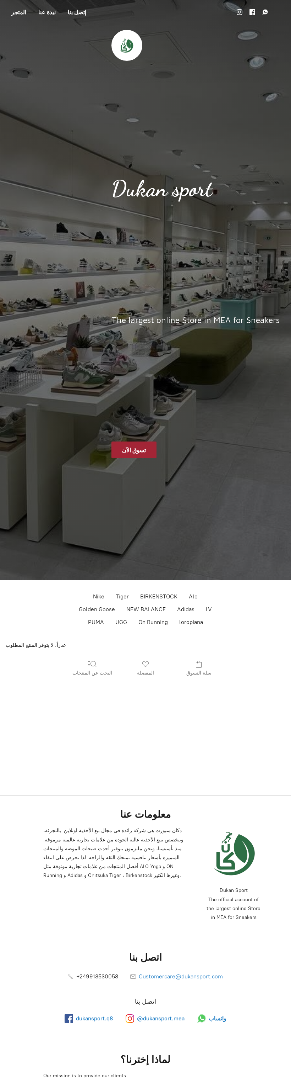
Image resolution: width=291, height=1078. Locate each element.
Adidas (185, 609)
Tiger (122, 596)
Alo (193, 596)
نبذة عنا (47, 12)
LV (209, 609)
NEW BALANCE (146, 609)
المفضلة (145, 673)
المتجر (18, 12)
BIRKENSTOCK (158, 596)
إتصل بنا (77, 12)
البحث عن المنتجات (92, 673)
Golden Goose (97, 609)
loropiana (191, 622)
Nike (98, 596)
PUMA (96, 622)
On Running (153, 622)
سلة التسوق (199, 673)
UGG (121, 622)
